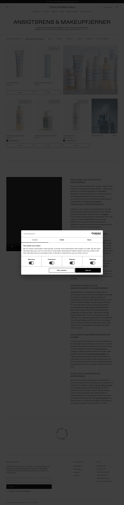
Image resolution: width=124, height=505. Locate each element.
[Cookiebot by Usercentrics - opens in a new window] (93, 233)
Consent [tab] (34, 240)
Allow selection (62, 270)
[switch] (51, 263)
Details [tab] (62, 240)
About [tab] (89, 240)
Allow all (88, 270)
